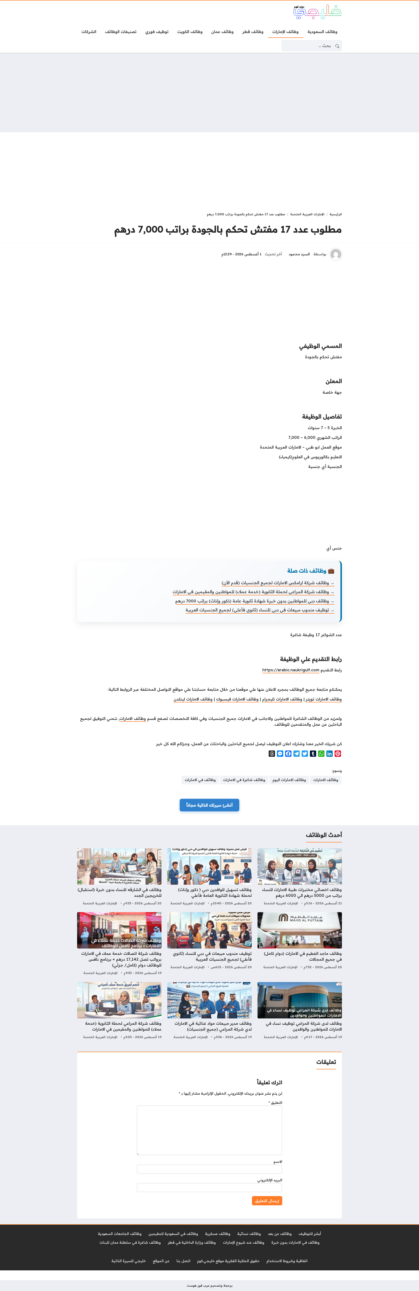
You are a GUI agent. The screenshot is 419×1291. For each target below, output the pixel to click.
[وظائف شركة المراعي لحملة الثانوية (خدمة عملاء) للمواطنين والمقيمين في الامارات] (119, 1011)
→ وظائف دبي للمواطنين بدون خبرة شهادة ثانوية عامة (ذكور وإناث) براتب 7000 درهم (254, 600)
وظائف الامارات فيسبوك (237, 699)
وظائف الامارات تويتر (324, 699)
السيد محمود (299, 254)
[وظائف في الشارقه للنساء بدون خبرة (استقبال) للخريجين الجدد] (119, 877)
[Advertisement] (209, 92)
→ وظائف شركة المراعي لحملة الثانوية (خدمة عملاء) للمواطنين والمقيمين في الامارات (253, 591)
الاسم (278, 1161)
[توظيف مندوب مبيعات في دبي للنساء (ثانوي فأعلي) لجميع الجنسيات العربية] (209, 944)
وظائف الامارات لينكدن (193, 699)
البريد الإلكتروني (269, 1180)
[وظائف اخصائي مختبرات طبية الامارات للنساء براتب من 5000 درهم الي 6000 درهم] (300, 877)
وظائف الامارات (133, 718)
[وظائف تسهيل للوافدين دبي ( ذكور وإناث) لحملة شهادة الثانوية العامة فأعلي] (209, 877)
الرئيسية (336, 214)
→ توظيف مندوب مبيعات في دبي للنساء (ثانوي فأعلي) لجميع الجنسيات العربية (259, 609)
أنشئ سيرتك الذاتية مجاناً (209, 805)
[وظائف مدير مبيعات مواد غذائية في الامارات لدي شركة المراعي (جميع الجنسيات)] (209, 1011)
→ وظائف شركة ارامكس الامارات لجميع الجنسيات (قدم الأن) (278, 582)
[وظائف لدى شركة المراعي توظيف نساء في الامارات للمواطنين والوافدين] (300, 1011)
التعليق (275, 1102)
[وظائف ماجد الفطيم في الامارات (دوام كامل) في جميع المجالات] (300, 944)
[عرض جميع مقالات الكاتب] (336, 254)
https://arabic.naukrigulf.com (290, 669)
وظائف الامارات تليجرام (282, 699)
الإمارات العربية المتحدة (307, 214)
